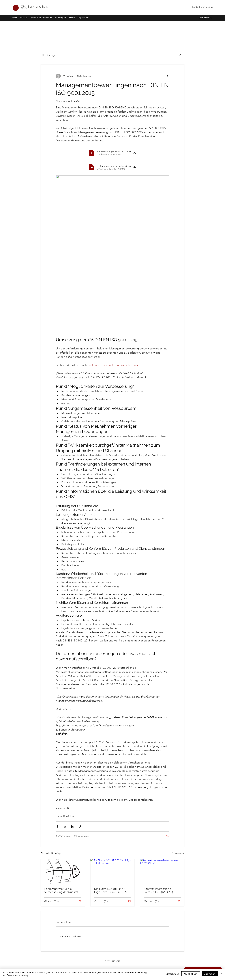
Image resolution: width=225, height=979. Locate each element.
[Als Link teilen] (79, 826)
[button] (61, 17)
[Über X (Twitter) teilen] (64, 826)
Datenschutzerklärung (17, 975)
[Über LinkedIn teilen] (72, 826)
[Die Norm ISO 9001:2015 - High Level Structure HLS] (112, 871)
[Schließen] (221, 974)
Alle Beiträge (48, 55)
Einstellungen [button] (172, 973)
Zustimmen (209, 973)
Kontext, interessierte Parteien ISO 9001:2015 (158, 890)
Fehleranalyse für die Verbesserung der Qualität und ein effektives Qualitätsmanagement (61, 890)
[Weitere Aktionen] (167, 76)
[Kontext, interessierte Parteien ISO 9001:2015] (162, 871)
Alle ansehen (178, 853)
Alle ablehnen (190, 973)
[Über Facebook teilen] (57, 826)
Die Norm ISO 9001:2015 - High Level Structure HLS (110, 890)
